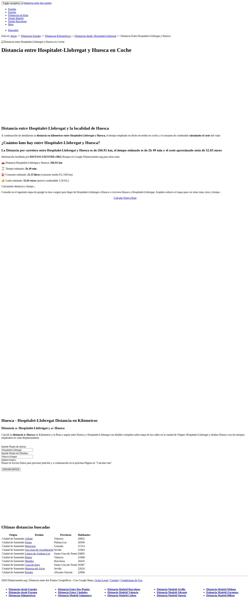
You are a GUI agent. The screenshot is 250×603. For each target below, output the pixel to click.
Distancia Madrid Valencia (122, 592)
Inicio (14, 36)
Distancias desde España (23, 589)
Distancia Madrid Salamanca (74, 595)
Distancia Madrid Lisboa (121, 595)
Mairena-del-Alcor (35, 568)
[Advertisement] (125, 86)
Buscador (13, 30)
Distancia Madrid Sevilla (171, 589)
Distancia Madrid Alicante (172, 592)
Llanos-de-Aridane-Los (37, 553)
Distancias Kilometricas (58, 36)
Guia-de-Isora (32, 564)
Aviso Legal (101, 580)
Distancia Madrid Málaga (221, 589)
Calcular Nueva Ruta (125, 197)
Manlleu (29, 561)
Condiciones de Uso (131, 580)
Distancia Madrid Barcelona (123, 589)
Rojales (29, 572)
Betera (28, 557)
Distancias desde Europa (23, 592)
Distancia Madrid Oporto (171, 595)
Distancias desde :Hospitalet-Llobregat (95, 36)
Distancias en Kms (18, 15)
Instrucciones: (8, 459)
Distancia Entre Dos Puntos (74, 589)
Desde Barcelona (17, 21)
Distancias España (31, 36)
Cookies (114, 580)
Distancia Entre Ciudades (73, 592)
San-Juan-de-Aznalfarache (39, 549)
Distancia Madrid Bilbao (220, 595)
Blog (10, 24)
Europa (12, 12)
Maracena (30, 546)
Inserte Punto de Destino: (14, 453)
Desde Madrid (15, 18)
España (12, 9)
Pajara (28, 542)
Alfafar (29, 538)
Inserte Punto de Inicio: (13, 446)
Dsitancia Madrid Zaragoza (222, 592)
